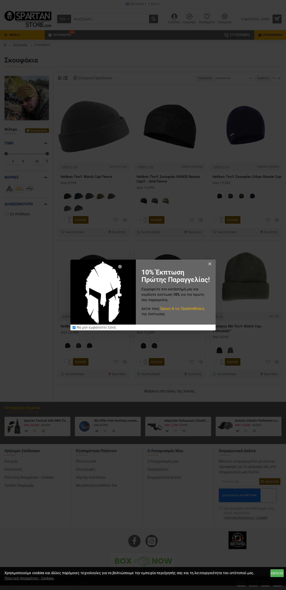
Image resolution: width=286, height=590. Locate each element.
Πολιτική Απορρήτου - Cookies (28, 578)
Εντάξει (277, 573)
